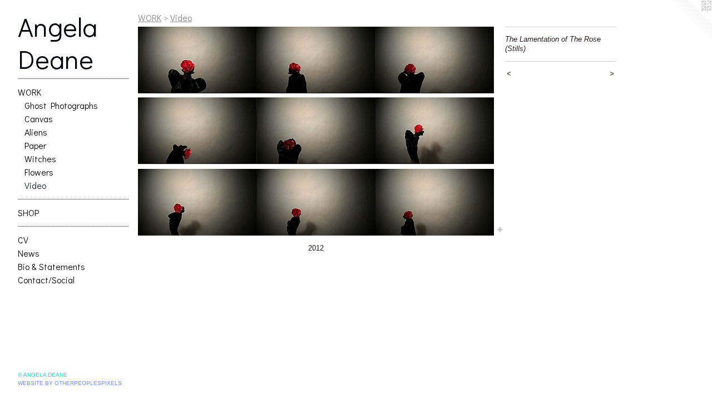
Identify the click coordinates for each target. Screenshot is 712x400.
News (28, 253)
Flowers (38, 172)
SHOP (28, 212)
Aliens (35, 132)
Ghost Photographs (61, 105)
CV (23, 240)
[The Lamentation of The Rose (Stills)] (316, 131)
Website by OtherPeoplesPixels (70, 383)
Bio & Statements (51, 266)
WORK (29, 92)
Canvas (38, 118)
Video (35, 185)
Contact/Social (46, 280)
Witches (40, 158)
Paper (35, 145)
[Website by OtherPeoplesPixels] (690, 22)
